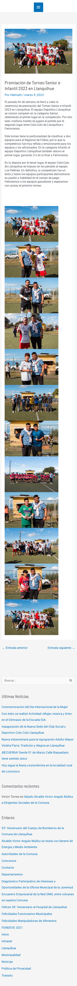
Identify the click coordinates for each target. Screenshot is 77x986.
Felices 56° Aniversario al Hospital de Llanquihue (34, 907)
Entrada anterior (15, 648)
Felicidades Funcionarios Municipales (27, 914)
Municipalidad (11, 955)
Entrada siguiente (61, 648)
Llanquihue (9, 948)
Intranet (7, 941)
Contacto (8, 867)
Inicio (5, 934)
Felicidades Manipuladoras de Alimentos (29, 921)
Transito (7, 975)
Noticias (7, 961)
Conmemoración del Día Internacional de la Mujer (35, 707)
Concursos (9, 861)
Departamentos (12, 874)
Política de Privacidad (16, 968)
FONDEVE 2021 (12, 927)
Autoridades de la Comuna (19, 854)
